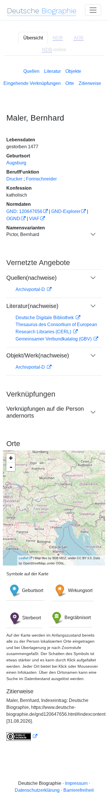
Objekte (73, 71)
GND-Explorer (65, 211)
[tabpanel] (54, 403)
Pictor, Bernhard (22, 234)
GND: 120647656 (24, 211)
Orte (69, 83)
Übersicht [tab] (33, 37)
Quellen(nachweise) (31, 278)
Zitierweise (90, 83)
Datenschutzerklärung (37, 790)
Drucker (14, 178)
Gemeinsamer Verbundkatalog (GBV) (54, 338)
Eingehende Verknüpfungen (32, 83)
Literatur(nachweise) (32, 306)
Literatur (52, 71)
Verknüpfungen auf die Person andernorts (45, 412)
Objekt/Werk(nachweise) (37, 355)
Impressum (76, 783)
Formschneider (41, 178)
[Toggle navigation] (93, 10)
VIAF (34, 218)
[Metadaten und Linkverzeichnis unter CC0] (21, 736)
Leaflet (23, 557)
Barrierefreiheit (78, 790)
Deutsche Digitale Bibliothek (45, 317)
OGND (13, 218)
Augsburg (16, 162)
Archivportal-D (31, 289)
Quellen (31, 71)
